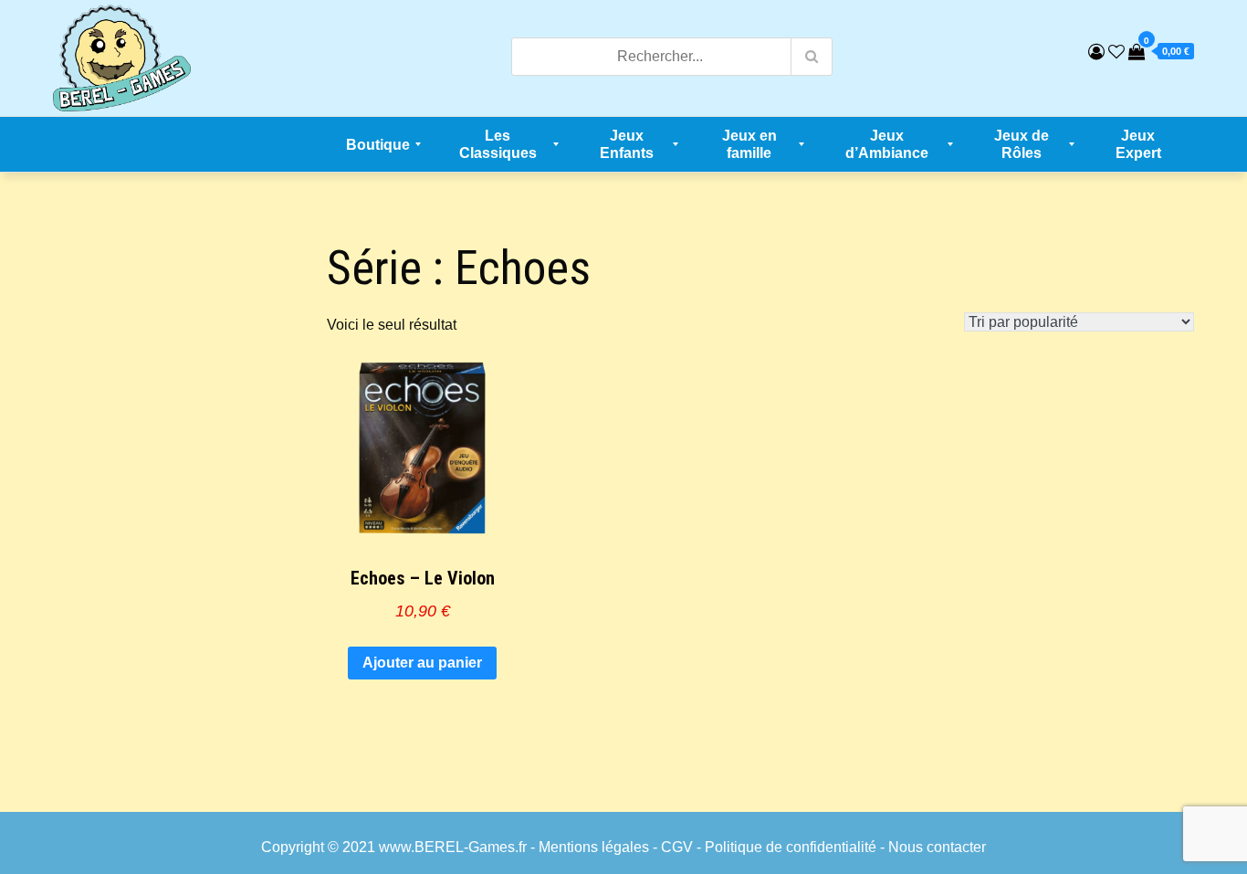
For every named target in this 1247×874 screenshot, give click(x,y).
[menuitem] (377, 144)
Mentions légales (594, 847)
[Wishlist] (1116, 52)
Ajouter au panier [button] (422, 662)
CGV (677, 847)
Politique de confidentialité (790, 847)
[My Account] (1096, 52)
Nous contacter (937, 847)
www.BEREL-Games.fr (453, 847)
